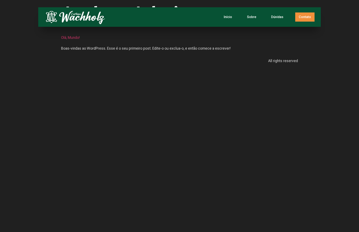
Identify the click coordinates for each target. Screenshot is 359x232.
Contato (305, 17)
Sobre (251, 17)
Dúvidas (277, 17)
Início (228, 17)
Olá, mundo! (70, 38)
